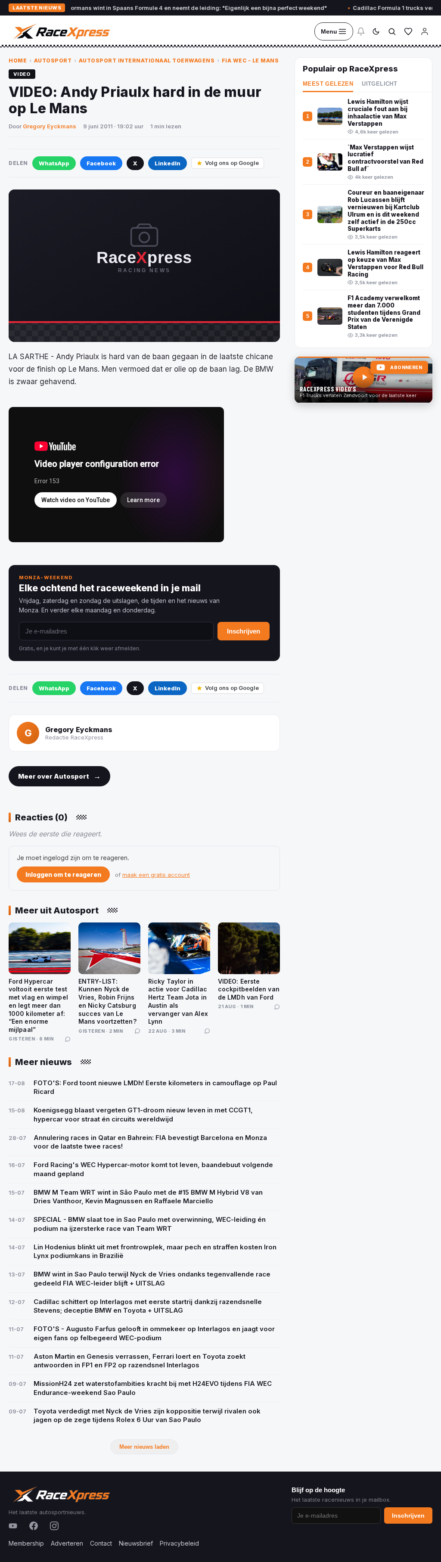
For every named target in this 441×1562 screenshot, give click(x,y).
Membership (26, 1543)
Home (18, 60)
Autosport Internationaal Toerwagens (147, 60)
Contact (101, 1543)
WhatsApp (54, 163)
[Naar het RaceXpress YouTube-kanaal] (363, 380)
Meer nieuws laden (144, 1447)
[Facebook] (33, 1526)
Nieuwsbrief (136, 1543)
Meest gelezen (328, 84)
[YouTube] (13, 1526)
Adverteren (67, 1543)
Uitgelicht (379, 84)
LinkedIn (167, 163)
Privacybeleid (179, 1543)
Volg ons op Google (232, 162)
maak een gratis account (156, 874)
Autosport (53, 60)
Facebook (101, 163)
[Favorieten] (408, 31)
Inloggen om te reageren (63, 874)
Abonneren (406, 367)
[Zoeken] (392, 31)
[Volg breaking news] (361, 31)
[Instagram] (54, 1526)
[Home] (61, 31)
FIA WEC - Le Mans (250, 60)
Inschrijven (243, 631)
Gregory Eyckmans (49, 126)
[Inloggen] (424, 31)
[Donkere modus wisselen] (376, 31)
